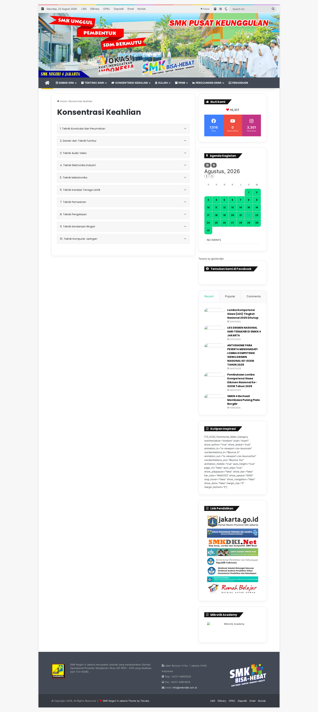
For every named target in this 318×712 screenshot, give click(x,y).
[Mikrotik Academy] (232, 629)
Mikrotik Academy (223, 615)
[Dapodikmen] (232, 579)
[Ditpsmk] (232, 570)
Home (63, 101)
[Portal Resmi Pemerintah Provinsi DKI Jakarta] (232, 521)
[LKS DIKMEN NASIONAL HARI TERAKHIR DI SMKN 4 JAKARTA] (214, 333)
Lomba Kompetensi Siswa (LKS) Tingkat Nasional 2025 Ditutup (242, 314)
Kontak (141, 8)
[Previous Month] (206, 176)
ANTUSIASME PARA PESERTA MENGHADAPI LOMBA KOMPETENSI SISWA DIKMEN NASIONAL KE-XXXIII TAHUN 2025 (242, 354)
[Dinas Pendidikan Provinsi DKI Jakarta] (232, 533)
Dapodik (119, 8)
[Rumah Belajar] (232, 588)
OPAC (106, 8)
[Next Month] (212, 176)
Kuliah (163, 82)
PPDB (181, 82)
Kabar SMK (66, 82)
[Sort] (214, 165)
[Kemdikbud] (232, 561)
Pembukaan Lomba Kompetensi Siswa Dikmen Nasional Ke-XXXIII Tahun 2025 (242, 380)
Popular (230, 296)
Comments (254, 296)
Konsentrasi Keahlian (131, 82)
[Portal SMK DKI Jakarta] (232, 543)
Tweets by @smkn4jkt (211, 258)
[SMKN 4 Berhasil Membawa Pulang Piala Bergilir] (214, 401)
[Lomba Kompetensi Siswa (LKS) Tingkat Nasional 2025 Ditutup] (214, 315)
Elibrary (94, 8)
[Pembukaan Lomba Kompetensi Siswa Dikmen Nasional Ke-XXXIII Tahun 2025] (214, 380)
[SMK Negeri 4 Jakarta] (159, 45)
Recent (209, 296)
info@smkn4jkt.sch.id (184, 687)
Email (131, 8)
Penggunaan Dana (208, 82)
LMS (84, 8)
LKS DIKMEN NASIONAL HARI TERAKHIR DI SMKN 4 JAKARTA (244, 331)
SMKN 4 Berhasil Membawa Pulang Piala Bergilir (243, 400)
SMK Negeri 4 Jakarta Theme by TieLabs (126, 700)
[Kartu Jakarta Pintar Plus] (232, 552)
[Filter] (207, 165)
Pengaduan (240, 82)
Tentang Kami (94, 82)
